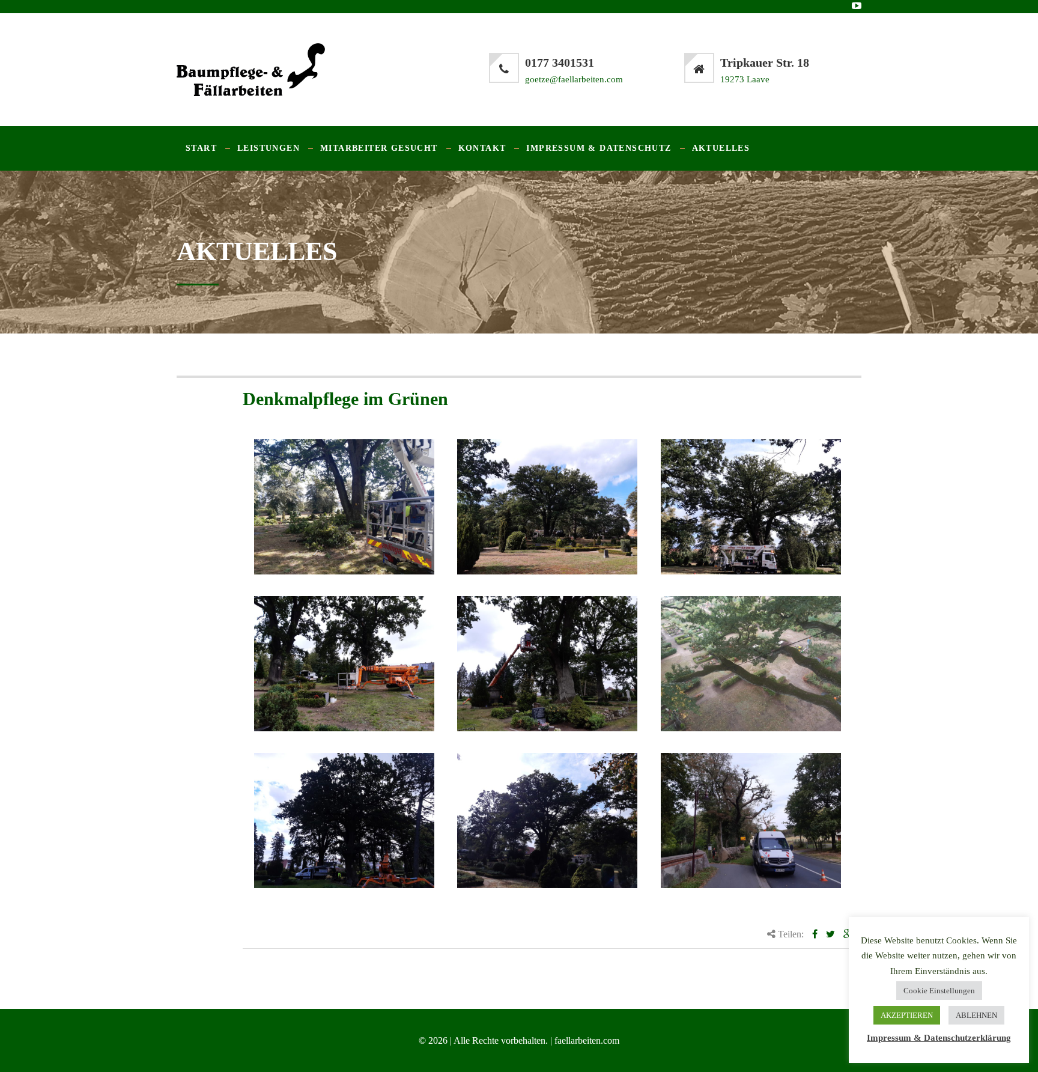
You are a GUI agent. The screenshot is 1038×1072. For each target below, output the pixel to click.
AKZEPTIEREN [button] (907, 1015)
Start (201, 148)
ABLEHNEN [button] (976, 1015)
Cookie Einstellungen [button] (939, 990)
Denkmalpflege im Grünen (345, 399)
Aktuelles (721, 148)
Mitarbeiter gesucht (379, 148)
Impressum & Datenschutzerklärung (939, 1038)
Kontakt (482, 148)
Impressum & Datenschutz (598, 148)
